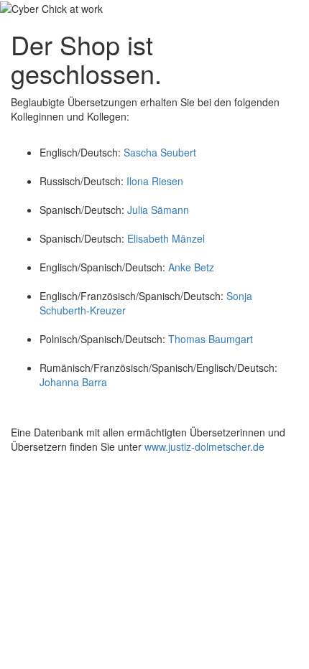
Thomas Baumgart (210, 339)
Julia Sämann (158, 209)
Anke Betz (191, 267)
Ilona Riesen (154, 181)
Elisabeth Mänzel (166, 238)
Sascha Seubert (158, 152)
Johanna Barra (73, 382)
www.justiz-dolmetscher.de (204, 446)
